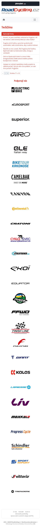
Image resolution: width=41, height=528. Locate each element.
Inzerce (27, 512)
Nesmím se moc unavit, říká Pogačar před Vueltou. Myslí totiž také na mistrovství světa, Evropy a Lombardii (19, 51)
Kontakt (21, 512)
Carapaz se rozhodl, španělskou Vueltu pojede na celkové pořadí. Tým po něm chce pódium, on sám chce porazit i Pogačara (19, 66)
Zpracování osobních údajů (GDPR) (22, 516)
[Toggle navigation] (35, 20)
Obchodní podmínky (21, 514)
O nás (15, 512)
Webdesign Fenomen (12, 524)
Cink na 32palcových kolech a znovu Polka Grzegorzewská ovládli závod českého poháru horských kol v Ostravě (18, 59)
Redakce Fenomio (25, 524)
